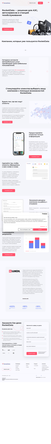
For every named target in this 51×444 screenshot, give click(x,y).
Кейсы (27, 362)
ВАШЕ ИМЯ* (28, 325)
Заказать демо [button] (6, 366)
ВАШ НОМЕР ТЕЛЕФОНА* (30, 343)
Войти (40, 2)
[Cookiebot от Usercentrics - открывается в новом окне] (42, 214)
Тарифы (17, 364)
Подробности (42, 226)
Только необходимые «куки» (25, 229)
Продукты (17, 362)
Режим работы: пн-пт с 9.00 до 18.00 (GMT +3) (45, 366)
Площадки (17, 365)
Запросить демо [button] (32, 2)
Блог (35, 365)
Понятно (40, 229)
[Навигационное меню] (48, 2)
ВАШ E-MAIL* (28, 338)
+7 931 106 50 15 (44, 362)
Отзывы (27, 364)
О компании (36, 362)
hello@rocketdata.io (45, 364)
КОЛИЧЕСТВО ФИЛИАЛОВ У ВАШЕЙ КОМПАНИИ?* (35, 334)
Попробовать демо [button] (8, 29)
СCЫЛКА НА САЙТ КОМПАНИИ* (32, 329)
